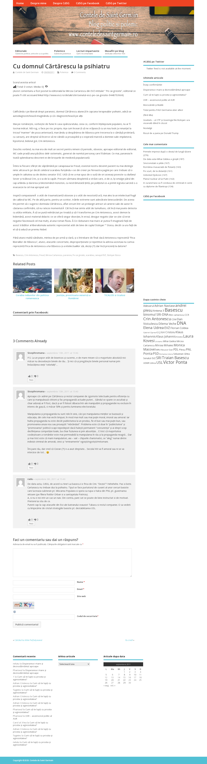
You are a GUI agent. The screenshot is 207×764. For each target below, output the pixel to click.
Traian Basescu (175, 357)
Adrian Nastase (164, 306)
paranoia (67, 255)
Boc (171, 314)
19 (106, 680)
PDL (175, 349)
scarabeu (90, 255)
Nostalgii (147, 128)
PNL (188, 349)
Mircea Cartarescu (54, 255)
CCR (187, 314)
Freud (42, 255)
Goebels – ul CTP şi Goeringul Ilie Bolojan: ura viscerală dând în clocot (166, 122)
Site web (81, 596)
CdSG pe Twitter (116, 3)
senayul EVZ (100, 255)
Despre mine (38, 3)
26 (106, 682)
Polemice (62, 52)
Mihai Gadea (169, 341)
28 (119, 682)
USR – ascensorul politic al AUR (159, 99)
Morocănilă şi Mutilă (153, 104)
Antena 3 (158, 310)
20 (112, 680)
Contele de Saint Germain (27, 72)
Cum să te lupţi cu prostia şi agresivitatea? (164, 94)
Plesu (182, 349)
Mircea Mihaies (164, 345)
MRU (158, 349)
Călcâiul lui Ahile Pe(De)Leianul (28, 640)
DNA (181, 323)
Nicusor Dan (167, 349)
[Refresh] (14, 612)
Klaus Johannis (166, 336)
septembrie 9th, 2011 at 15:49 (50, 479)
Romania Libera (166, 354)
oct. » (112, 685)
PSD (156, 353)
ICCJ (158, 332)
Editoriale (32, 52)
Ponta (147, 353)
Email (80, 589)
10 (135, 674)
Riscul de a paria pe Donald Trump (161, 133)
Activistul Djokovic (152, 174)
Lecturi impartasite (87, 52)
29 (124, 682)
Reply (31, 380)
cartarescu (179, 314)
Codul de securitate (87, 616)
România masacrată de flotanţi (159, 167)
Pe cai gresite (79, 255)
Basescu (19, 255)
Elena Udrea (153, 327)
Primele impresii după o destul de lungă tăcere (167, 151)
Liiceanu (158, 341)
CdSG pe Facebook (87, 3)
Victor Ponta (175, 362)
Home (20, 3)
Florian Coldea (179, 328)
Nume (81, 582)
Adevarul (148, 306)
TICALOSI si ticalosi (114, 295)
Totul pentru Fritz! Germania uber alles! (163, 110)
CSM (174, 319)
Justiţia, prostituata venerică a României (73, 297)
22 (124, 680)
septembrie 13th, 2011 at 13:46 (62, 352)
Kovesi (179, 336)
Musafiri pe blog (115, 52)
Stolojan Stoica (113, 255)
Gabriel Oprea (149, 332)
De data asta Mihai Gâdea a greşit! (160, 159)
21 (119, 680)
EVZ (167, 327)
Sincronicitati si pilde (153, 163)
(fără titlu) (148, 115)
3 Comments (80, 72)
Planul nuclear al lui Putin (156, 178)
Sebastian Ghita (181, 353)
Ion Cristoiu (168, 332)
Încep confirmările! (152, 84)
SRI (158, 357)
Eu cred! (129, 640)
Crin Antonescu (31, 255)
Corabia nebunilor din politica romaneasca (32, 297)
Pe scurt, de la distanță (155, 171)
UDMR (146, 363)
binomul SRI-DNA (156, 314)
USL (159, 362)
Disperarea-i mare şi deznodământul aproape (166, 89)
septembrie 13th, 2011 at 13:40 (62, 391)
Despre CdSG (61, 3)
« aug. (106, 685)
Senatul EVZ (149, 358)
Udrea (153, 363)
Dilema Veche (167, 324)
